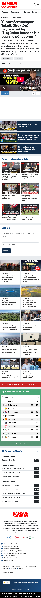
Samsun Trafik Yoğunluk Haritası (15, 551)
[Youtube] (24, 537)
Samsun (5, 12)
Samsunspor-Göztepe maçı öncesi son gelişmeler (10, 197)
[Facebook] (9, 537)
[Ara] (35, 5)
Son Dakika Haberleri (11, 558)
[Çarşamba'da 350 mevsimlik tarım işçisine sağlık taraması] (10, 266)
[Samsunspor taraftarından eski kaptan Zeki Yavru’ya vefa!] (30, 188)
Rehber (27, 12)
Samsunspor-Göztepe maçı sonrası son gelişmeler (29, 176)
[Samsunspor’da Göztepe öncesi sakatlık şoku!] (30, 209)
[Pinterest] (17, 537)
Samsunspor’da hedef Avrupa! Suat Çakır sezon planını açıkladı (10, 217)
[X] (13, 537)
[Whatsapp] (32, 537)
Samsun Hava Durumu (11, 546)
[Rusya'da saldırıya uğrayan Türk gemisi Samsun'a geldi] (10, 291)
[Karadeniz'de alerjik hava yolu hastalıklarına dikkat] (10, 339)
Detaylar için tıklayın (20, 443)
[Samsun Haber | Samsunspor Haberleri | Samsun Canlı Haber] (9, 4)
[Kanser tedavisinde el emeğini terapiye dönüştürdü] (31, 364)
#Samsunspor (7, 58)
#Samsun (18, 58)
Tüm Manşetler (9, 555)
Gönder (6, 250)
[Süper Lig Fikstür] (38, 451)
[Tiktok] (28, 537)
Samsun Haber (8, 572)
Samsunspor (16, 12)
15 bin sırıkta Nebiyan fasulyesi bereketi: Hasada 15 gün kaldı (10, 327)
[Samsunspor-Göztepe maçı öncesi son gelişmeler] (11, 188)
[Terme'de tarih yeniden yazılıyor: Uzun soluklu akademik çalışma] (31, 291)
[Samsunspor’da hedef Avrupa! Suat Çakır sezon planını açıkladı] (11, 209)
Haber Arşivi (8, 560)
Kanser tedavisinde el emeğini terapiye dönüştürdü (31, 375)
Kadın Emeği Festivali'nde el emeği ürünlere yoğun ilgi (10, 375)
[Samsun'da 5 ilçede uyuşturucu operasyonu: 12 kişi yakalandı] (31, 339)
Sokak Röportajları (30, 566)
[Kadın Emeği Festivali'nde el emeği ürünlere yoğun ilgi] (10, 364)
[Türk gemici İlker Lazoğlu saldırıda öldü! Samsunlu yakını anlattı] (31, 266)
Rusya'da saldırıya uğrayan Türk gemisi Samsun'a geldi (9, 302)
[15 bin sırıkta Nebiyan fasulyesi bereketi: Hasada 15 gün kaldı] (10, 316)
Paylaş (6, 93)
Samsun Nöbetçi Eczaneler (13, 544)
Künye (21, 568)
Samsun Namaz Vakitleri (12, 548)
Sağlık (4, 347)
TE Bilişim (26, 589)
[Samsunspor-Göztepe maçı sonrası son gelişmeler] (30, 168)
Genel (5, 568)
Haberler (4, 18)
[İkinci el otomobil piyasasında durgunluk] (31, 316)
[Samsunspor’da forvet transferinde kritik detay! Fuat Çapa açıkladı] (11, 168)
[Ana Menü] (38, 5)
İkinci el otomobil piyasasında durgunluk (29, 327)
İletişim (13, 568)
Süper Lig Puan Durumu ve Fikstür (15, 553)
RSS (7, 582)
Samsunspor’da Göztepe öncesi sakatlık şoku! (27, 217)
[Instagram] (20, 537)
